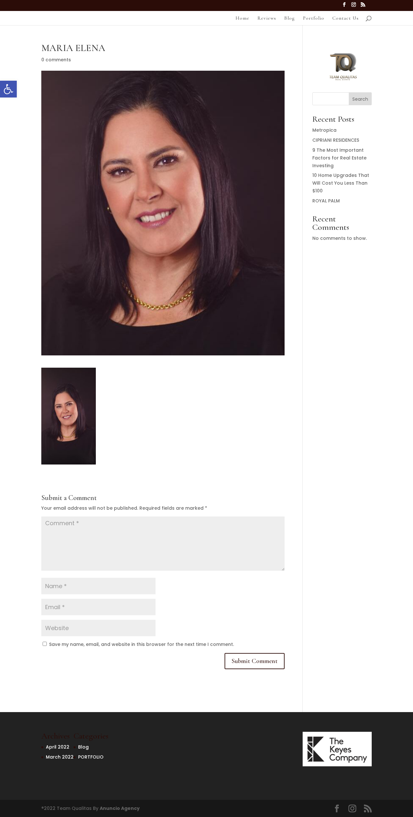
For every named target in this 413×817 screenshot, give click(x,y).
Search (360, 99)
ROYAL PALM (326, 201)
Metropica (324, 130)
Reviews (266, 18)
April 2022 (57, 747)
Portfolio (313, 18)
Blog (289, 18)
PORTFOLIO (91, 757)
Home (242, 18)
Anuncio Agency (120, 808)
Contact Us (345, 18)
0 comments (56, 59)
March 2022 (60, 757)
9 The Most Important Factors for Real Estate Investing (339, 158)
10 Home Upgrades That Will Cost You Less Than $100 (340, 183)
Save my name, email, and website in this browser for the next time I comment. (141, 644)
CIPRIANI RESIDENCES (335, 140)
